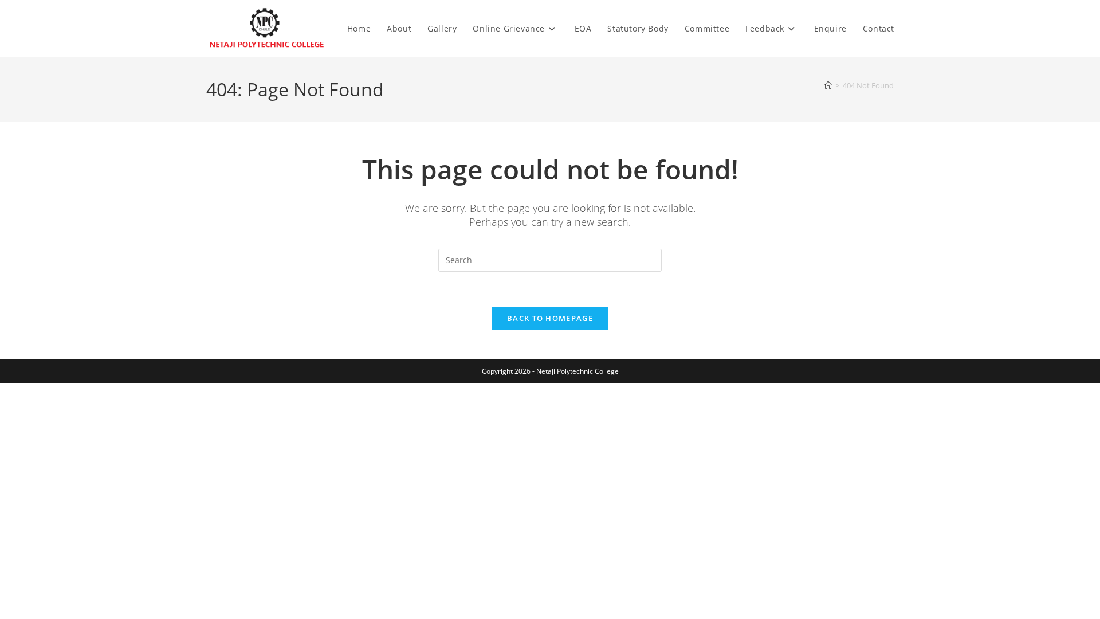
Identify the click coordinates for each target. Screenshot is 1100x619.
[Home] (828, 85)
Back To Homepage (550, 318)
